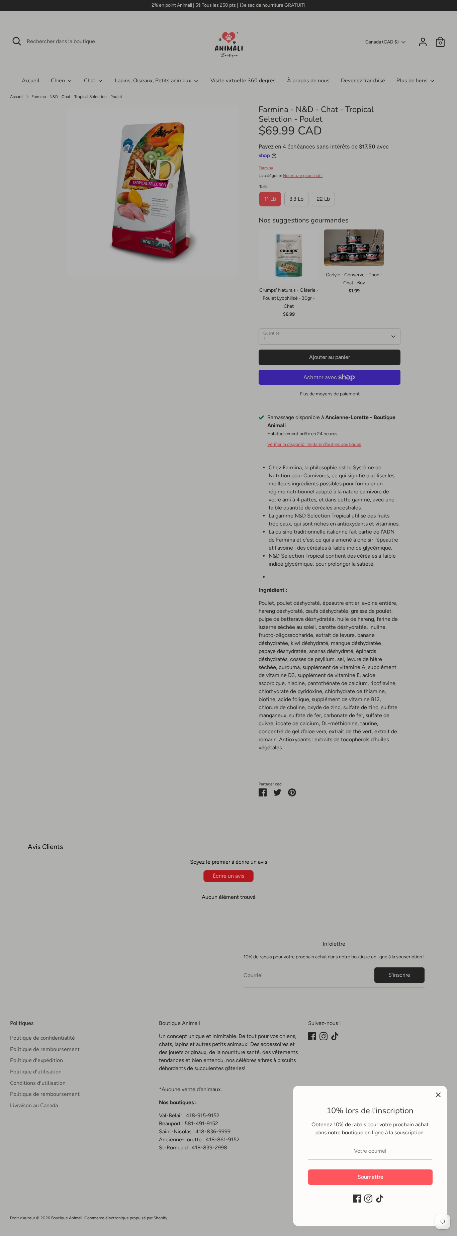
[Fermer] (438, 1094)
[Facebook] (357, 1199)
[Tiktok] (380, 1199)
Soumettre (370, 1177)
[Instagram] (368, 1199)
